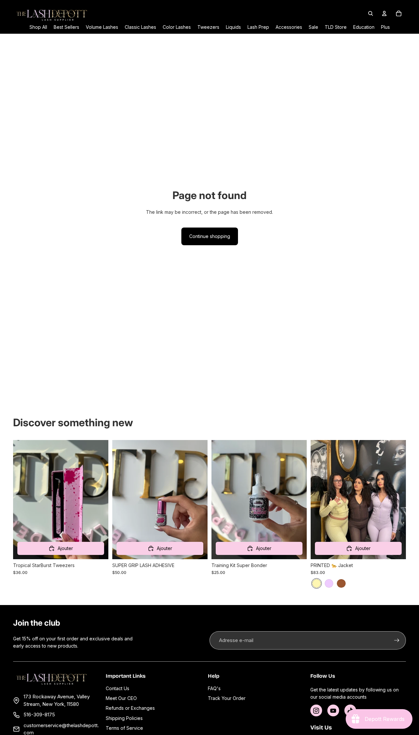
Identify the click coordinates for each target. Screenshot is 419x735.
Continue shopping (209, 236)
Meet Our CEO (121, 698)
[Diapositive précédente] (122, 499)
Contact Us (117, 688)
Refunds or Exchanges (130, 708)
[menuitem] (385, 27)
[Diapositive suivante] (198, 499)
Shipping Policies (124, 718)
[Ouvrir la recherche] (370, 13)
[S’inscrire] (397, 640)
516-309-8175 (39, 714)
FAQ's (214, 688)
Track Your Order (227, 698)
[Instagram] (316, 710)
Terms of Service (124, 728)
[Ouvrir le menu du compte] (384, 13)
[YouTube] (333, 710)
